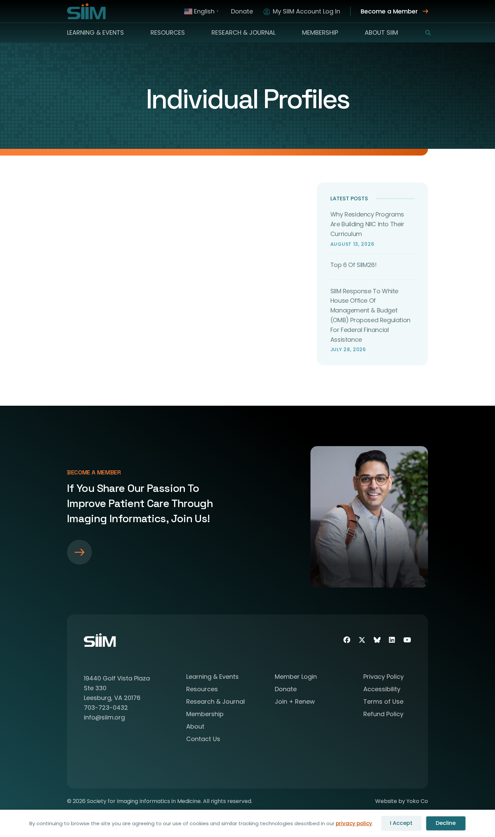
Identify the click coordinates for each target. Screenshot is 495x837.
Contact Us (203, 739)
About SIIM (381, 32)
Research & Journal (243, 32)
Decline (446, 823)
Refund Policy (383, 714)
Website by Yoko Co (401, 801)
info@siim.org (104, 717)
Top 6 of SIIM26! (353, 265)
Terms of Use (383, 702)
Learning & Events (95, 32)
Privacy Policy (383, 677)
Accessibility (381, 689)
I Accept (401, 823)
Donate (242, 11)
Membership (320, 32)
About (195, 727)
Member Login (296, 677)
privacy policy (354, 823)
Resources (168, 32)
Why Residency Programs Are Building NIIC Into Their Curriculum (367, 224)
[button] (424, 32)
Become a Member (389, 11)
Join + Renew (295, 702)
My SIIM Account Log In (306, 11)
